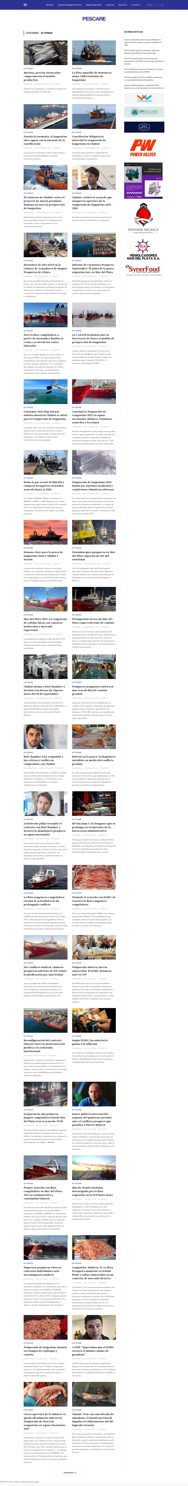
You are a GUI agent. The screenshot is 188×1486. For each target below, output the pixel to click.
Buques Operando (93, 4)
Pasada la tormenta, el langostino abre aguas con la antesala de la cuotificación (45, 140)
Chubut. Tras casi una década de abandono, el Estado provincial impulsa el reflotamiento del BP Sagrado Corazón (93, 1420)
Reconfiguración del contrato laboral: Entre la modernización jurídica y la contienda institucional (44, 1046)
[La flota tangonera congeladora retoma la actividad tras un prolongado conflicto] (46, 877)
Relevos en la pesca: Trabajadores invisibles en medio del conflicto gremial (94, 760)
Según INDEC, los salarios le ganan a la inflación (90, 1042)
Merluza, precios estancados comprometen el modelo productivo (42, 76)
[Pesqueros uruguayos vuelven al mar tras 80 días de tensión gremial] (94, 666)
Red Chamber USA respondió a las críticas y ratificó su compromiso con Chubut (43, 760)
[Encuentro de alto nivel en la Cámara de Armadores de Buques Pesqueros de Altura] (46, 245)
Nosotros (123, 4)
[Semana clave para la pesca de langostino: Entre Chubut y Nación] (46, 532)
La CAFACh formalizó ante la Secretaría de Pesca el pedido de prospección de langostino (93, 338)
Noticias (49, 4)
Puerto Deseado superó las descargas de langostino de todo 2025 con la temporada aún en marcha (144, 61)
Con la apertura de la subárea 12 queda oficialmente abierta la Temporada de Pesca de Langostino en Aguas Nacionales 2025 (45, 1421)
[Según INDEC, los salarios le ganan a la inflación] (94, 1020)
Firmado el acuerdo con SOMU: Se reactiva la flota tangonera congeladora (93, 901)
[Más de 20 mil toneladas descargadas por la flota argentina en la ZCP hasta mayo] (94, 1167)
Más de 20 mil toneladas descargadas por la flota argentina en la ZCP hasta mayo (92, 1191)
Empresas (110, 4)
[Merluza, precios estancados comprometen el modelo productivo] (46, 52)
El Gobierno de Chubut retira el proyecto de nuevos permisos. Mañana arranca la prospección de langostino (44, 203)
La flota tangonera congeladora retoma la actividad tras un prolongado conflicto (44, 901)
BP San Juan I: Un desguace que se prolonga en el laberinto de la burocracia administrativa (93, 827)
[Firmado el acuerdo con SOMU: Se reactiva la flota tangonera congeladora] (94, 877)
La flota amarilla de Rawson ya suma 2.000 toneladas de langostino (92, 76)
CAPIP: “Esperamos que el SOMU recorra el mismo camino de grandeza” (93, 1351)
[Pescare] (94, 18)
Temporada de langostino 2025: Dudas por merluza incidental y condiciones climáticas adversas (93, 486)
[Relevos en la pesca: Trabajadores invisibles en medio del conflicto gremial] (94, 736)
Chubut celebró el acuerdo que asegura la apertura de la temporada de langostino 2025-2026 (92, 203)
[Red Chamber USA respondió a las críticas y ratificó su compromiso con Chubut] (46, 736)
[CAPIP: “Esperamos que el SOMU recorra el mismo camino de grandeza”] (94, 1327)
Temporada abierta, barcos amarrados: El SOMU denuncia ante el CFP (91, 971)
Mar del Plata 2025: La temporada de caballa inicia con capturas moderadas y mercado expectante (45, 624)
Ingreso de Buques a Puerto (70, 4)
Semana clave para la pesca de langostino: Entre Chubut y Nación (43, 556)
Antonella (78, 148)
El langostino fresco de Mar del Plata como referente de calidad (93, 621)
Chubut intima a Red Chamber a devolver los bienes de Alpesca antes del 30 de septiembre (44, 690)
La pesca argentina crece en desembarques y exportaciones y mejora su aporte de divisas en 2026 (143, 42)
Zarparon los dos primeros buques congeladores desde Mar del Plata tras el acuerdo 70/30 (44, 1117)
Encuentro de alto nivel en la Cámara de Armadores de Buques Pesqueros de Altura (45, 268)
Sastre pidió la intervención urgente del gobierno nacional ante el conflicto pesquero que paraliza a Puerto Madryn (92, 1119)
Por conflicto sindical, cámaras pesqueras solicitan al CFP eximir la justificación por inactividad (45, 971)
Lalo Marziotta (31, 768)
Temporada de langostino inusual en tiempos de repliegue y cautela (45, 1351)
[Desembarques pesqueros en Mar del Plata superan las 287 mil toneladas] (94, 532)
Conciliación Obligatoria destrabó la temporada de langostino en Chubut (89, 140)
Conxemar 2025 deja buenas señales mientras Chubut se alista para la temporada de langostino (45, 415)
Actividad (28, 68)
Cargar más (69, 1473)
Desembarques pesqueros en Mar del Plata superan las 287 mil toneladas (93, 556)
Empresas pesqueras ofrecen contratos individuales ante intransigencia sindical (42, 1271)
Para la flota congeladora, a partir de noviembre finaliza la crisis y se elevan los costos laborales (43, 340)
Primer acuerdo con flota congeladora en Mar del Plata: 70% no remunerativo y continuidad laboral (43, 1193)
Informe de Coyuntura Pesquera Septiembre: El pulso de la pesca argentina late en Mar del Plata (93, 268)
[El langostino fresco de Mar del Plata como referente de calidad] (94, 599)
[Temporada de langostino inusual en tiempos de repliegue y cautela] (46, 1327)
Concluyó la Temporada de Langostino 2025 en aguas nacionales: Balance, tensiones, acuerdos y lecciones (92, 417)
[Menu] (25, 5)
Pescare (29, 84)
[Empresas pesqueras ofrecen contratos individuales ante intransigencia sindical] (46, 1247)
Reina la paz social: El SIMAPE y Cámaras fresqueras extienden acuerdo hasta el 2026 (44, 486)
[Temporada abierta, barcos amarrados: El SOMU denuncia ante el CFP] (94, 947)
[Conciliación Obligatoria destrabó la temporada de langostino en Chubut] (94, 116)
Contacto (135, 4)
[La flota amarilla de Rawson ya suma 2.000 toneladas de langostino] (94, 52)
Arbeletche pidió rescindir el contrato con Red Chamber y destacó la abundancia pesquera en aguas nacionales (44, 829)
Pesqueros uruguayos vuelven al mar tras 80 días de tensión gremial (92, 690)
